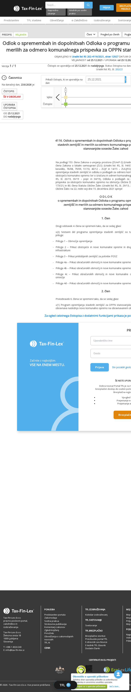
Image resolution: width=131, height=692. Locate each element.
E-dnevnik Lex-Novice (96, 642)
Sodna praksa (51, 620)
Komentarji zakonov (54, 627)
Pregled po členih (109, 34)
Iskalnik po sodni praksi (77, 12)
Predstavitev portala (55, 614)
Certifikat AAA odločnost (60, 670)
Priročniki (49, 633)
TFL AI (47, 642)
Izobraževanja (102, 20)
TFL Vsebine (34, 20)
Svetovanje (91, 625)
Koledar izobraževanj (96, 614)
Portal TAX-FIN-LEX (28, 8)
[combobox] (64, 5)
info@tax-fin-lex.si (15, 650)
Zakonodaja (50, 617)
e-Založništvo (79, 20)
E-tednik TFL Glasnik (95, 645)
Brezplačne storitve (95, 635)
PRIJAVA (106, 7)
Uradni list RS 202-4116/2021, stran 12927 (95, 56)
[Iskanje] (88, 5)
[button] (118, 674)
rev (57, 97)
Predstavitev (11, 20)
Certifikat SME (84, 670)
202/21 (119, 69)
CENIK (47, 647)
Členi (89, 34)
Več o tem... (114, 686)
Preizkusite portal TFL (96, 638)
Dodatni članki (92, 648)
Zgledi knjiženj (51, 630)
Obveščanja (57, 20)
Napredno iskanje (53, 12)
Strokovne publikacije (55, 624)
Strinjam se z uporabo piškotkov (90, 686)
